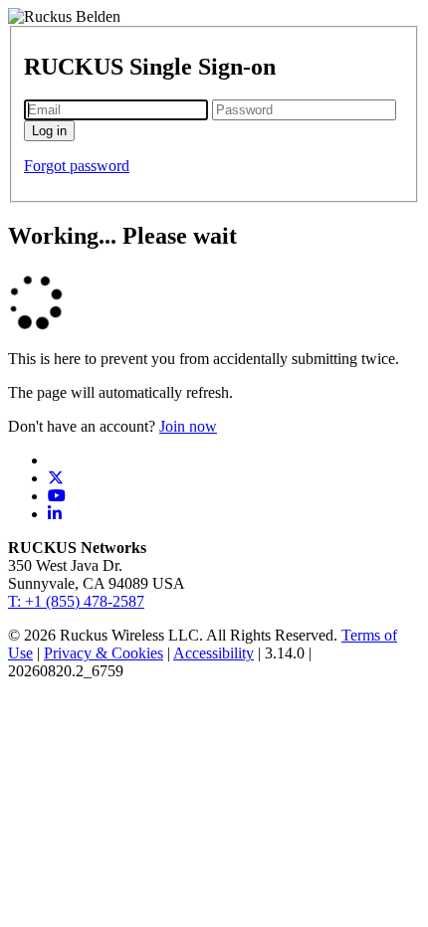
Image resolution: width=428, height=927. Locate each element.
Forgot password (76, 165)
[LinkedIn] (55, 513)
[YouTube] (57, 495)
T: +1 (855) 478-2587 (76, 601)
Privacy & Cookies (103, 653)
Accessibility (213, 653)
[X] (56, 477)
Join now (188, 426)
